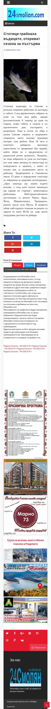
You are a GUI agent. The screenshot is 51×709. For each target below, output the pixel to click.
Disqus (29, 265)
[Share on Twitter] (31, 237)
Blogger (17, 265)
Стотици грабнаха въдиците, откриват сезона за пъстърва (22, 38)
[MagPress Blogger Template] (25, 14)
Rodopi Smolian (13, 701)
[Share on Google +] (12, 244)
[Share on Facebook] (12, 237)
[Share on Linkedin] (31, 244)
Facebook (41, 265)
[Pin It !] (12, 250)
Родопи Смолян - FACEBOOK (17, 346)
